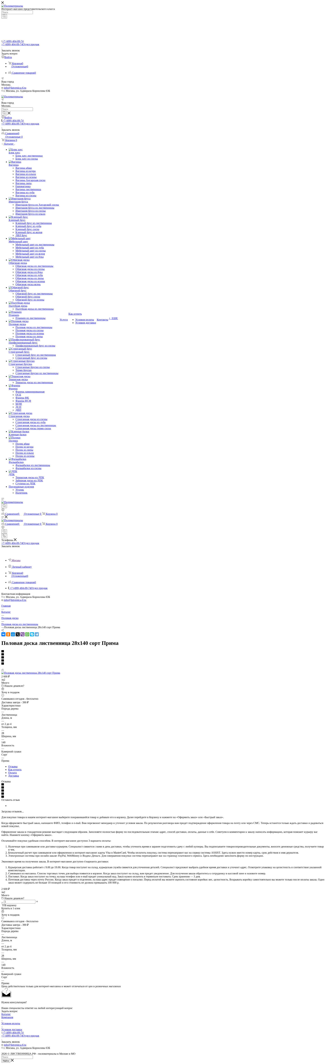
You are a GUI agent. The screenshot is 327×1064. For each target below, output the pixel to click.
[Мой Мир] (13, 634)
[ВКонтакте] (3, 634)
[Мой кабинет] (2, 510)
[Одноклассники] (8, 634)
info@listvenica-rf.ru (15, 87)
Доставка (13, 775)
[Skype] (32, 634)
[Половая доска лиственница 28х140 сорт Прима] (30, 672)
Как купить (14, 769)
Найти (6, 1061)
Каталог (6, 1014)
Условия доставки (11, 1029)
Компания (7, 1017)
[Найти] (4, 16)
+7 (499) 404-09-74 (13, 41)
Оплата (12, 772)
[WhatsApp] (27, 634)
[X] (18, 634)
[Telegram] (37, 634)
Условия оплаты (10, 1023)
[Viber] (22, 634)
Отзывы (13, 766)
